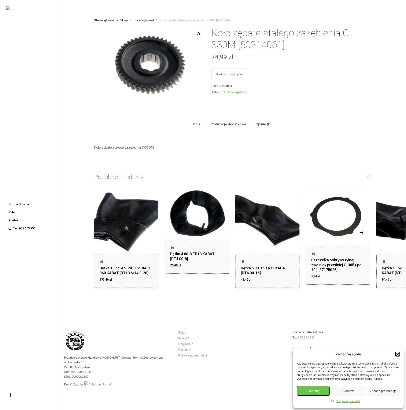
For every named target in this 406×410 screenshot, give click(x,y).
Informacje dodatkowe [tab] (228, 124)
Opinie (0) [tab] (264, 124)
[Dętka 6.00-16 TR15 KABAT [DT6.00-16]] (267, 221)
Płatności (184, 349)
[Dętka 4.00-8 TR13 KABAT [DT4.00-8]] (197, 214)
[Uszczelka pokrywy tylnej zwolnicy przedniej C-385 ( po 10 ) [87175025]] (338, 217)
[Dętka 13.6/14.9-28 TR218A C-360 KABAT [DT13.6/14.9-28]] (126, 221)
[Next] (361, 232)
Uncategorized (144, 20)
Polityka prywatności (348, 401)
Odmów (348, 391)
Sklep (124, 20)
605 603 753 (306, 337)
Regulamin (185, 344)
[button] (397, 354)
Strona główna (104, 20)
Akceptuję (313, 391)
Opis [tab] (196, 124)
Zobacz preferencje (383, 391)
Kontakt (183, 338)
